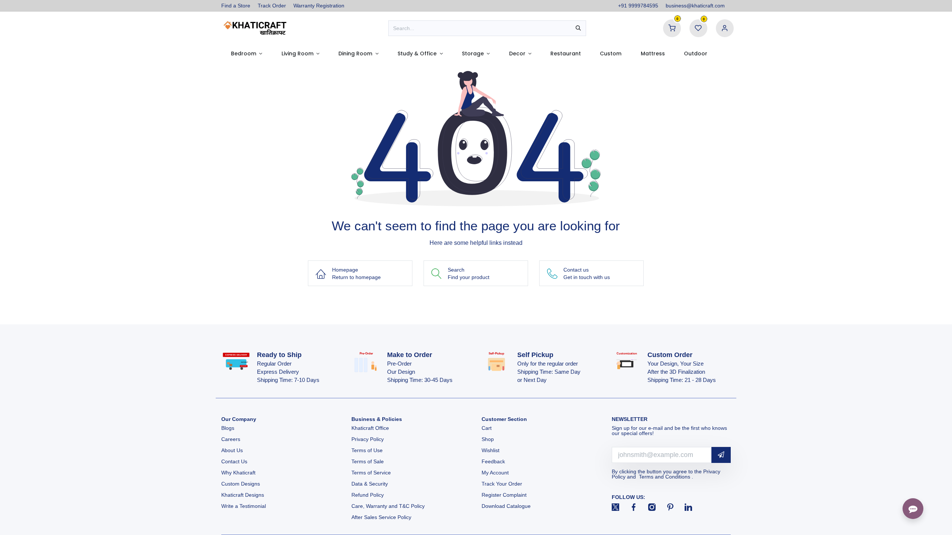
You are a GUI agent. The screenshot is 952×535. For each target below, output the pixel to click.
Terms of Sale (367, 461)
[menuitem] (246, 53)
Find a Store (235, 5)
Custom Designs (240, 484)
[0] (672, 28)
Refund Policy (367, 495)
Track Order (272, 5)
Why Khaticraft (238, 473)
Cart (487, 428)
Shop (488, 439)
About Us (232, 450)
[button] (721, 455)
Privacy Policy (367, 439)
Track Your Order (502, 484)
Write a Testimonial (243, 506)
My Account (495, 473)
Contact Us (234, 461)
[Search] (578, 28)
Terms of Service (371, 473)
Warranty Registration (318, 5)
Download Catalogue (506, 506)
